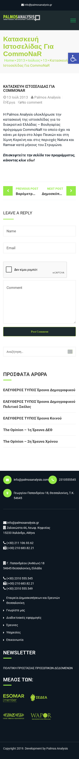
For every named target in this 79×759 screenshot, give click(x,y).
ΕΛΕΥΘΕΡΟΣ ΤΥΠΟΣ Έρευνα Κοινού (32, 418)
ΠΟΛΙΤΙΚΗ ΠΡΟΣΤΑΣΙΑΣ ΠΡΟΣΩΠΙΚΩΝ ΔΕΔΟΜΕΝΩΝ (38, 668)
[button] (73, 58)
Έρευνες (12, 625)
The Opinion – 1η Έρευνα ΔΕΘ (27, 430)
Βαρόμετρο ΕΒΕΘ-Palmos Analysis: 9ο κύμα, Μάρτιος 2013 (28, 191)
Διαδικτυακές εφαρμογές (24, 617)
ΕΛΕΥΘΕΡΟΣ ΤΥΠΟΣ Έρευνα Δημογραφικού (39, 390)
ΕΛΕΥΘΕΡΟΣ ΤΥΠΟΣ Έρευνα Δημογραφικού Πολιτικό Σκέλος (39, 404)
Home (9, 60)
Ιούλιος (34, 60)
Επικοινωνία (14, 639)
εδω (30, 160)
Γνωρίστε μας (15, 610)
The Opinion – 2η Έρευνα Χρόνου (30, 441)
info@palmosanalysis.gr (38, 4)
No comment (31, 102)
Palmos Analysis (47, 97)
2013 (21, 60)
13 (45, 60)
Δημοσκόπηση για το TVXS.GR (59, 191)
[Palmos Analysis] (21, 17)
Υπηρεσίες (13, 632)
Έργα (11, 102)
